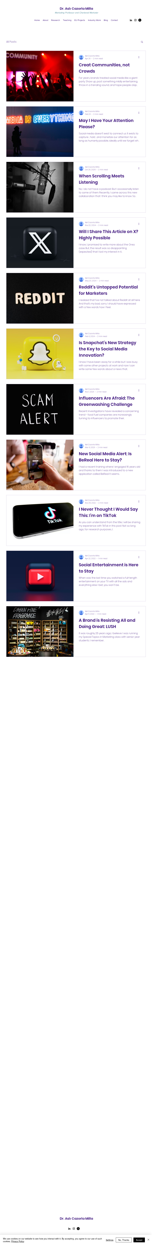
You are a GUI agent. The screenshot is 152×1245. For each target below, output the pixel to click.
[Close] (148, 1240)
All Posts (11, 42)
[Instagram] (135, 20)
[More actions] (140, 57)
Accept (139, 1239)
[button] (142, 42)
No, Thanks (123, 1239)
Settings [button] (109, 1239)
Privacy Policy (17, 1241)
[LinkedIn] (130, 20)
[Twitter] (139, 20)
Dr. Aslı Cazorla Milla (76, 8)
